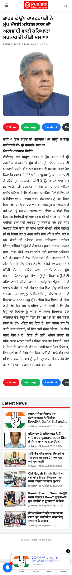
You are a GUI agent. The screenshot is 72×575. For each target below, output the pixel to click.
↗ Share (11, 127)
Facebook (51, 127)
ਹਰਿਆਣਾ (44, 43)
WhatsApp (30, 127)
